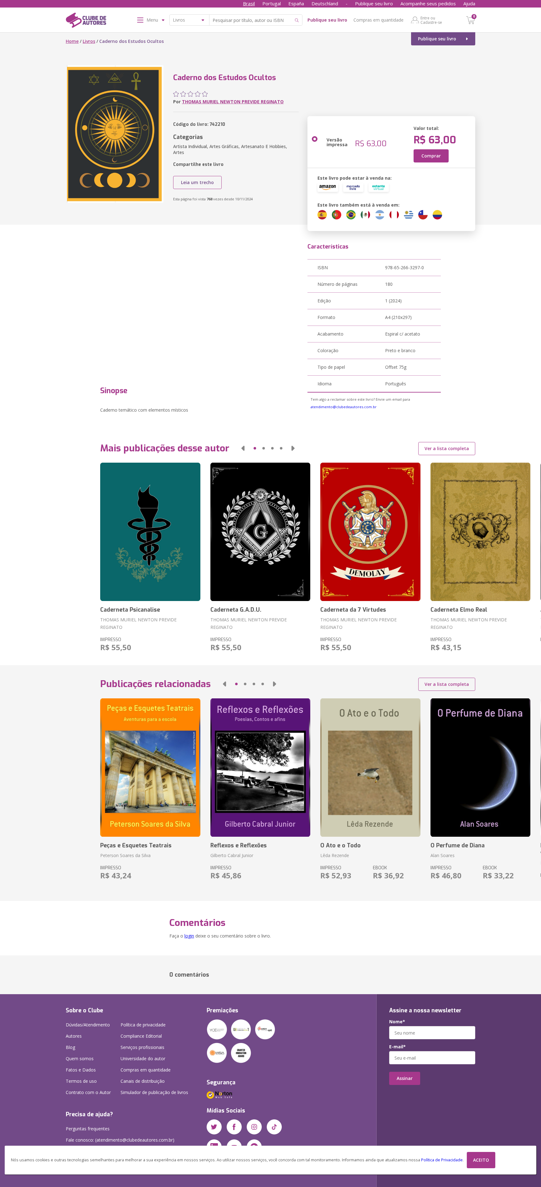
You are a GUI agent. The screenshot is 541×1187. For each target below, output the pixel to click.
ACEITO (481, 1160)
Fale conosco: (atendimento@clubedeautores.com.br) (120, 1140)
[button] (243, 448)
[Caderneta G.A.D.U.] (260, 532)
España (296, 3)
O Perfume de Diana (457, 845)
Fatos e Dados (81, 1070)
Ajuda (469, 3)
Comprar (431, 156)
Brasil (249, 3)
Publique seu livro (374, 3)
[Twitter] (214, 1126)
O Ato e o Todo (340, 845)
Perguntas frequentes (88, 1129)
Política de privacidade (143, 1025)
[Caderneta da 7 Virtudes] (370, 532)
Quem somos (80, 1058)
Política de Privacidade (442, 1160)
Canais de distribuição (143, 1081)
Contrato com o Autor (88, 1092)
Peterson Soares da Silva (125, 855)
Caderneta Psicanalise (130, 610)
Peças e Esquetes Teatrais (136, 845)
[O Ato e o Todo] (370, 767)
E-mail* (397, 1046)
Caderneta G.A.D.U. (235, 610)
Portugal (271, 3)
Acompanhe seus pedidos (428, 3)
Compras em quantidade (378, 20)
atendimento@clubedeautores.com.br (344, 406)
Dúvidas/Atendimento (88, 1025)
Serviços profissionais (142, 1047)
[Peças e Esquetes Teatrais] (150, 767)
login (189, 936)
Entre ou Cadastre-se (431, 20)
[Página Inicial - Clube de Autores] (86, 21)
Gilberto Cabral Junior (231, 855)
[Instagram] (254, 1126)
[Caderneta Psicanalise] (150, 532)
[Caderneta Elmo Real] (480, 532)
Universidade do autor (143, 1058)
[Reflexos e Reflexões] (260, 767)
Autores (74, 1036)
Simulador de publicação (154, 1092)
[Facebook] (234, 1126)
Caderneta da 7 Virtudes (353, 610)
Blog (70, 1047)
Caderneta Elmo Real (458, 610)
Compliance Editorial (141, 1036)
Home (72, 41)
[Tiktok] (274, 1126)
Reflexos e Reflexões (238, 845)
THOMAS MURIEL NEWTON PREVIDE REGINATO (233, 102)
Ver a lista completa (447, 448)
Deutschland (325, 3)
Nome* (397, 1021)
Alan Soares (442, 855)
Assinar (405, 1078)
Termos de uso (81, 1081)
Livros (89, 41)
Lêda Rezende (334, 855)
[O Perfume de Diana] (480, 767)
